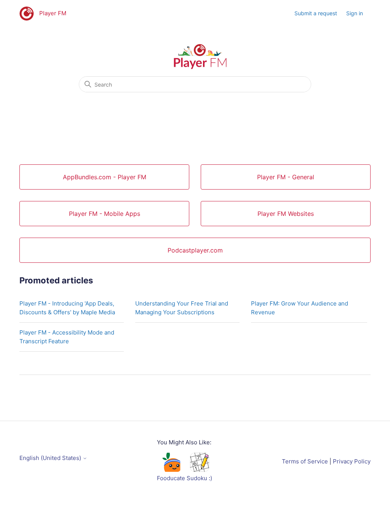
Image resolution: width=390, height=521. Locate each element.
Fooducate (171, 478)
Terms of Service (305, 461)
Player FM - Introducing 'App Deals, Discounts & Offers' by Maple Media (67, 308)
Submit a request (315, 13)
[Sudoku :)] (199, 469)
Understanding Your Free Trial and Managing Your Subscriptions (181, 308)
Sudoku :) (199, 478)
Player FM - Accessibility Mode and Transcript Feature (66, 337)
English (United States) (51, 458)
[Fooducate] (171, 469)
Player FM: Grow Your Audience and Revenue (299, 308)
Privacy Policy (352, 461)
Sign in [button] (354, 13)
